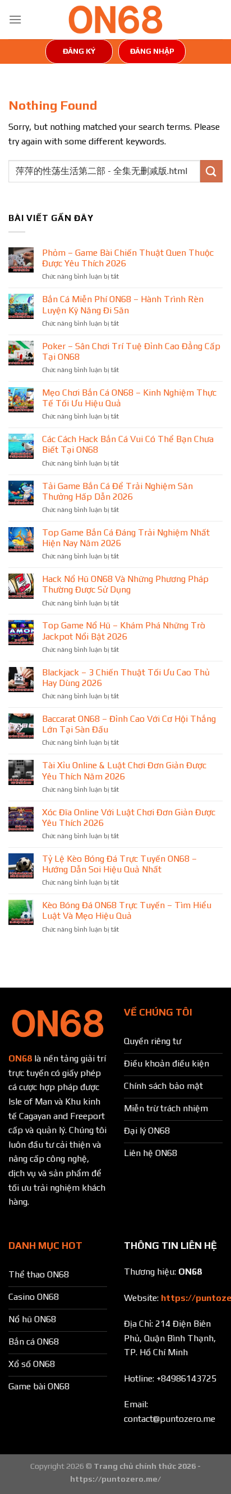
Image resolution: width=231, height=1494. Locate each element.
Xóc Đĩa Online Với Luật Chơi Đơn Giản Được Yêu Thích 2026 (128, 817)
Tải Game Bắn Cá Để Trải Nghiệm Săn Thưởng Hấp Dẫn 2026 (117, 491)
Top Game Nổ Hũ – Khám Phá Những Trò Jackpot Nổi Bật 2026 (123, 630)
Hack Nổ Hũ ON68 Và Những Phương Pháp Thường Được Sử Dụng (125, 584)
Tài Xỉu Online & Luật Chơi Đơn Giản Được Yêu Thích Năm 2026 (124, 770)
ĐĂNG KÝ (79, 50)
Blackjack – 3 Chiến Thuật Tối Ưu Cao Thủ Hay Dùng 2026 (126, 677)
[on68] (115, 19)
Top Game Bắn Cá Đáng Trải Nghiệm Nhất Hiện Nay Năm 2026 (126, 537)
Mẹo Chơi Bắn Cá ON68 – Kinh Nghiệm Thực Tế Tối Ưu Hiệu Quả (129, 397)
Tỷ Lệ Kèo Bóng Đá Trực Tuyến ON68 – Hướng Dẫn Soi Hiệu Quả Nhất (119, 864)
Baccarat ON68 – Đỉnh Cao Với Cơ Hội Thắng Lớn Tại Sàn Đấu (129, 724)
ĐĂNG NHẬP (152, 50)
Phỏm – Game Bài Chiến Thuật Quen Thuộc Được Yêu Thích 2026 (128, 258)
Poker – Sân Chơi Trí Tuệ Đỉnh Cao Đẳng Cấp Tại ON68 (131, 351)
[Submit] (211, 171)
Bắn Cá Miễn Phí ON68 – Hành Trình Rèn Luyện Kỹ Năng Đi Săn (123, 304)
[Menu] (15, 19)
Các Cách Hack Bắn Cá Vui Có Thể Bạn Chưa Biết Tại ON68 (128, 444)
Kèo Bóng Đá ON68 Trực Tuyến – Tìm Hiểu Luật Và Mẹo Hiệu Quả (126, 910)
